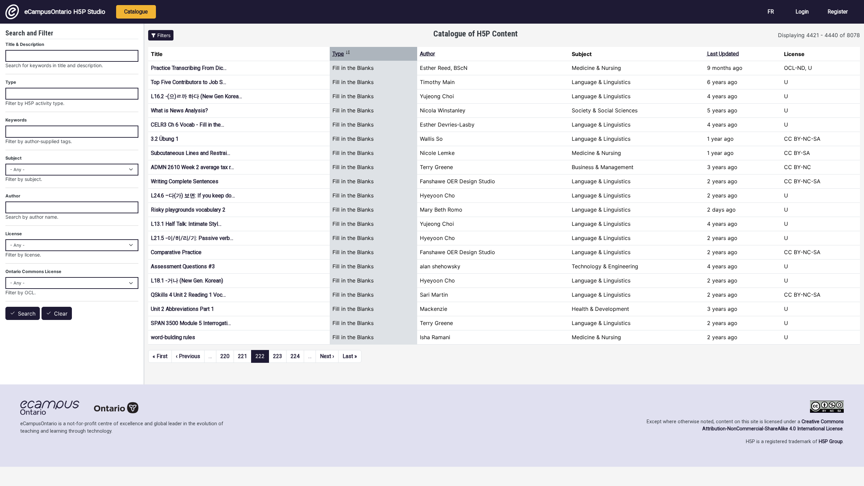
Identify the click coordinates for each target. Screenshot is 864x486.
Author (427, 54)
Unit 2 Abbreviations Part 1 (182, 309)
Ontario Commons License (33, 271)
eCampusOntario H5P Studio (64, 12)
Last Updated (723, 54)
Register (838, 11)
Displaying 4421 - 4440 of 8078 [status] (819, 35)
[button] (160, 35)
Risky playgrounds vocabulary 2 (188, 210)
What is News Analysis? (179, 110)
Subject (13, 158)
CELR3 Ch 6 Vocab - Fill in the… (187, 125)
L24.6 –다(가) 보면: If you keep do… (193, 195)
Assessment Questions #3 (183, 266)
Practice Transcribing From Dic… (188, 68)
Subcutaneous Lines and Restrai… (190, 153)
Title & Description (24, 44)
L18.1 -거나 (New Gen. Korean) (187, 280)
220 (225, 356)
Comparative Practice (176, 252)
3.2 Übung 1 (165, 139)
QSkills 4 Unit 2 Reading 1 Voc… (188, 295)
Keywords (16, 120)
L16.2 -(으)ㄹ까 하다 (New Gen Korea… (196, 96)
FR (770, 11)
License (13, 233)
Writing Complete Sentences (184, 181)
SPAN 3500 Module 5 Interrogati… (191, 323)
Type (341, 54)
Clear (61, 313)
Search (26, 313)
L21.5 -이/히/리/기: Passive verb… (192, 238)
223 (277, 356)
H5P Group (831, 441)
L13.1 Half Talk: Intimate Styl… (186, 224)
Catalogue (136, 11)
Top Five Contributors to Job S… (188, 82)
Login (802, 11)
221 (242, 356)
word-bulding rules (173, 337)
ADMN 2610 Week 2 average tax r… (192, 167)
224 (295, 356)
